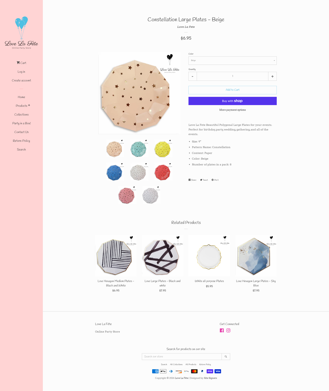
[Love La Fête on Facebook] (222, 331)
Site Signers (210, 378)
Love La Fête (181, 378)
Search (21, 150)
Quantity (192, 69)
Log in (21, 72)
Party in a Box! (21, 123)
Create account (21, 81)
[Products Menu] (29, 105)
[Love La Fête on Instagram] (228, 331)
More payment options (232, 110)
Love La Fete (186, 26)
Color (190, 54)
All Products (191, 364)
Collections (21, 115)
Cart (23, 63)
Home (21, 97)
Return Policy (21, 141)
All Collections (176, 364)
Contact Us (21, 132)
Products (21, 106)
